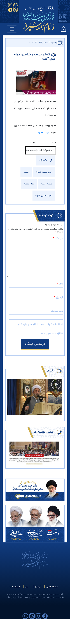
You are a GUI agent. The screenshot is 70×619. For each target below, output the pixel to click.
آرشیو (38, 586)
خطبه (26, 172)
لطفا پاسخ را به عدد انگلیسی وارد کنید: (39, 324)
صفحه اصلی (52, 586)
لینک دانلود (43, 132)
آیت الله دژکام (45, 160)
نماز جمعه (29, 184)
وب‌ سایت (57, 311)
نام (60, 284)
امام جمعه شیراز (44, 172)
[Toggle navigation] (12, 29)
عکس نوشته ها (43, 432)
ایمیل (58, 297)
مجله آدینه (46, 184)
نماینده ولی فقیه (43, 195)
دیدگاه (58, 238)
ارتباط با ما (15, 586)
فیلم (50, 371)
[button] (11, 453)
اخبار (27, 586)
